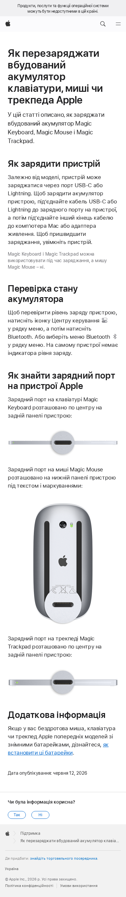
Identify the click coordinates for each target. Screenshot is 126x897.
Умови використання (79, 886)
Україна (11, 869)
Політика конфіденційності (29, 886)
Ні (40, 815)
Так (17, 815)
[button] (102, 24)
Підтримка (30, 833)
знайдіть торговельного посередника (63, 858)
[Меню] (118, 24)
